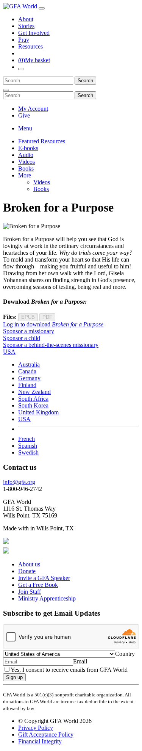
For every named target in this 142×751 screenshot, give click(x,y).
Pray (23, 39)
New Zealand (34, 392)
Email (80, 661)
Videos (26, 161)
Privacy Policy (35, 727)
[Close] (6, 90)
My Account (33, 108)
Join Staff (29, 591)
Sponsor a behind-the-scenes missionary (50, 345)
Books (26, 168)
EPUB (28, 317)
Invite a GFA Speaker (44, 578)
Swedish (28, 452)
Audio (25, 155)
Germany (29, 378)
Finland (27, 385)
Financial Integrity (40, 741)
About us (29, 564)
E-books (28, 148)
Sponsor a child (21, 338)
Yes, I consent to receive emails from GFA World (69, 669)
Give (24, 115)
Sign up (14, 677)
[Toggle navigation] (42, 8)
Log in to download (53, 324)
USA (24, 419)
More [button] (24, 175)
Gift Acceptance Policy (45, 734)
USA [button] (9, 351)
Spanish (27, 445)
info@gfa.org (19, 482)
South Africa (33, 398)
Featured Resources (41, 141)
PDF (47, 317)
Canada (27, 371)
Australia (29, 364)
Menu (25, 128)
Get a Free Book (38, 585)
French (26, 439)
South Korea (33, 405)
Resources (30, 46)
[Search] (21, 69)
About (25, 19)
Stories (26, 26)
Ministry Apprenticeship (47, 598)
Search (85, 80)
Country (125, 654)
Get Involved (34, 33)
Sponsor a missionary (28, 331)
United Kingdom (38, 412)
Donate (27, 571)
